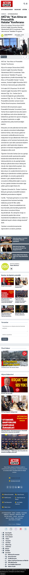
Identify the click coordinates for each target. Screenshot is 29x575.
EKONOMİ (17, 9)
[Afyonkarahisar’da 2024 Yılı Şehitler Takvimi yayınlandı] (7, 308)
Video (7, 538)
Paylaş (4, 56)
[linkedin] (25, 529)
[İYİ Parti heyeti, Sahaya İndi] (21, 281)
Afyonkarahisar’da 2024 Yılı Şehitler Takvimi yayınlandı (6, 315)
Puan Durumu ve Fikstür (20, 498)
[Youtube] (18, 487)
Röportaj (8, 544)
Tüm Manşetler (8, 502)
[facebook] (6, 529)
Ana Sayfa (8, 532)
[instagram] (15, 529)
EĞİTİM (24, 9)
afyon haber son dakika (14, 519)
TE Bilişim (18, 524)
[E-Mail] (11, 269)
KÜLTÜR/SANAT (8, 516)
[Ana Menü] (26, 3)
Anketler (8, 546)
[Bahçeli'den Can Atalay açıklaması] (21, 308)
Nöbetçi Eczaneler (9, 494)
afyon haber (21, 516)
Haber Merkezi (14, 265)
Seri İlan (7, 542)
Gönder (4, 339)
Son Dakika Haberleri (18, 503)
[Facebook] (7, 487)
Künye (7, 548)
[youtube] (20, 529)
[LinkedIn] (16, 487)
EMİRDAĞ (6, 514)
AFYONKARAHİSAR (7, 9)
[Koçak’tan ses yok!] (7, 281)
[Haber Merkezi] (5, 266)
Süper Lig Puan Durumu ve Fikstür (18, 560)
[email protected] (15, 478)
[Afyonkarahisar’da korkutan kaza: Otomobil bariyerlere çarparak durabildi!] (7, 293)
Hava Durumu (20, 494)
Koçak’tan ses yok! (6, 286)
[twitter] (11, 529)
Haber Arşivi (7, 507)
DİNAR (13, 512)
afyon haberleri (19, 518)
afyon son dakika (10, 518)
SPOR (23, 514)
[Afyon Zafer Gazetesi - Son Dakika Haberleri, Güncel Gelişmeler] (7, 3)
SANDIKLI (18, 512)
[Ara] (24, 3)
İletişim (7, 550)
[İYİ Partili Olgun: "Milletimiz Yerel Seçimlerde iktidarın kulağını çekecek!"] (21, 293)
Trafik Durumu (7, 497)
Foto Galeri (9, 536)
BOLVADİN (24, 512)
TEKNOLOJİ (18, 514)
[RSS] (21, 487)
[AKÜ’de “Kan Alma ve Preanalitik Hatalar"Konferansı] (14, 46)
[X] (10, 487)
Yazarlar (8, 540)
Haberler (3, 14)
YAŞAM (15, 516)
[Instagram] (13, 487)
